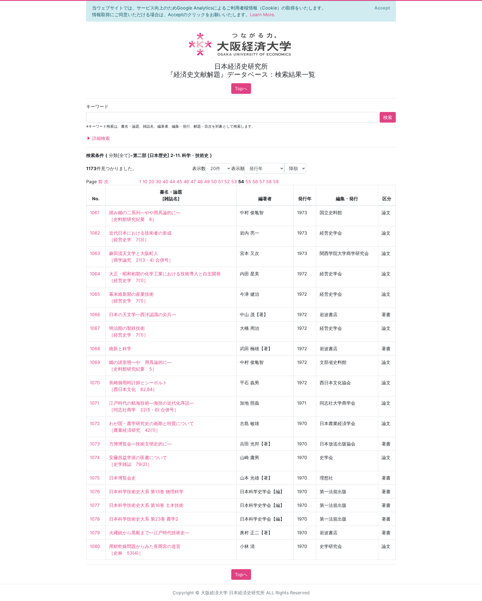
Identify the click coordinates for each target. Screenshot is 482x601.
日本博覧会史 (122, 478)
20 (151, 181)
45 (179, 181)
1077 (95, 505)
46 (186, 181)
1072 (95, 423)
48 (200, 181)
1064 (95, 273)
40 (165, 181)
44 (172, 181)
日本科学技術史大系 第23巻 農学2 (143, 519)
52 (227, 181)
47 (193, 181)
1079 (95, 532)
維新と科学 (120, 348)
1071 (94, 403)
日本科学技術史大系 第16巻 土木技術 (146, 505)
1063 (95, 253)
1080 (95, 546)
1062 (95, 233)
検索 (387, 117)
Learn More (262, 14)
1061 (94, 212)
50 (214, 181)
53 (234, 181)
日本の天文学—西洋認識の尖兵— (142, 314)
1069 (95, 362)
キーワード (97, 106)
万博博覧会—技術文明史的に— (140, 444)
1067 (95, 328)
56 (255, 181)
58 (269, 181)
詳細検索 (100, 138)
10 (145, 181)
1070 (95, 382)
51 (220, 181)
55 (248, 181)
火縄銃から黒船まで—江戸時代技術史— (149, 532)
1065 (95, 294)
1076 (95, 491)
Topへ (241, 88)
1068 (95, 348)
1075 (95, 478)
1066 (95, 314)
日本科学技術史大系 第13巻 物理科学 (146, 491)
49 (207, 181)
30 (158, 181)
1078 (95, 519)
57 (262, 181)
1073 (95, 444)
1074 (95, 457)
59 (276, 181)
